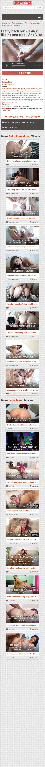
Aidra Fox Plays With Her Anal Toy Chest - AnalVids (22, 534)
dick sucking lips (14, 95)
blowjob (23, 93)
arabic (28, 88)
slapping (27, 100)
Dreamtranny (12, 600)
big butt (4, 93)
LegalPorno (15, 400)
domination (24, 95)
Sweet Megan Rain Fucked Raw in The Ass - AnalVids (22, 505)
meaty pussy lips (27, 97)
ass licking (34, 88)
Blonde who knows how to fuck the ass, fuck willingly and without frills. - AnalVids (22, 154)
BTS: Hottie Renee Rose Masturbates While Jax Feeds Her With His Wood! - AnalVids (22, 447)
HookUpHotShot (13, 514)
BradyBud (11, 572)
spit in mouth (35, 100)
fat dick (36, 95)
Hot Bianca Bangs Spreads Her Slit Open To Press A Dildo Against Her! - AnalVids (22, 618)
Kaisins (10, 429)
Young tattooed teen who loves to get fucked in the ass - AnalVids (22, 384)
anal (3, 88)
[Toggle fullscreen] (39, 65)
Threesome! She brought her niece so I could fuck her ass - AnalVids (22, 212)
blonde (17, 93)
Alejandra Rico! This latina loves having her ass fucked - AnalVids (22, 356)
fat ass (31, 95)
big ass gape (36, 91)
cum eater (29, 93)
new (34, 97)
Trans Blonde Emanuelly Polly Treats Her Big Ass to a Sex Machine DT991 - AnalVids (22, 590)
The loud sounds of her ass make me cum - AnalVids (22, 419)
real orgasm (11, 100)
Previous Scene (15, 116)
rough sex (19, 100)
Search (38, 8)
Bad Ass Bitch (7, 82)
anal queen (21, 88)
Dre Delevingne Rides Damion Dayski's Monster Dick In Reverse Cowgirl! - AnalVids (23, 647)
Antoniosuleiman (19, 136)
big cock (11, 93)
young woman (12, 102)
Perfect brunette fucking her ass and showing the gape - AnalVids (23, 241)
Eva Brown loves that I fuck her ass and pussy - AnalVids (22, 270)
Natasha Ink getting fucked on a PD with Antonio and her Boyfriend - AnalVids (22, 297)
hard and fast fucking (13, 97)
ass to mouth (10, 91)
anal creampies (11, 88)
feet (3, 97)
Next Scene (32, 116)
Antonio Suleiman (8, 84)
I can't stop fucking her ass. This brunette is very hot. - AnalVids (22, 184)
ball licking (19, 91)
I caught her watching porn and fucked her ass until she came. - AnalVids (22, 326)
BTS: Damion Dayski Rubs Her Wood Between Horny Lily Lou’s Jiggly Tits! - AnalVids (22, 475)
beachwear (27, 91)
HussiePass (11, 457)
